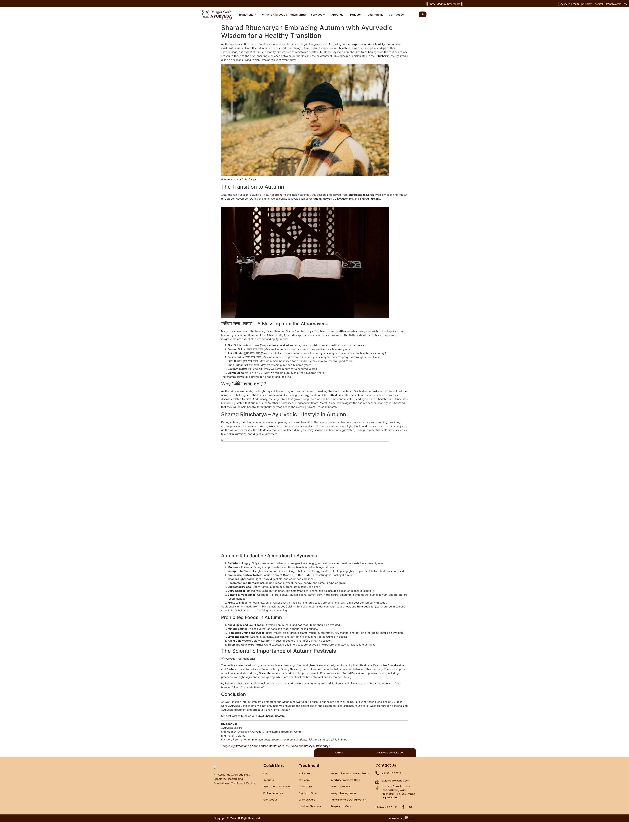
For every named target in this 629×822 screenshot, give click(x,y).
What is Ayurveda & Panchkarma (284, 15)
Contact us (396, 15)
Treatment (246, 15)
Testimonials (374, 15)
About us (337, 15)
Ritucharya (323, 746)
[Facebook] (403, 807)
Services (316, 15)
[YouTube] (410, 807)
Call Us (339, 752)
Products (355, 15)
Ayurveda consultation (390, 752)
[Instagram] (395, 807)
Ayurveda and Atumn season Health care (257, 746)
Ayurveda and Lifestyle (300, 746)
